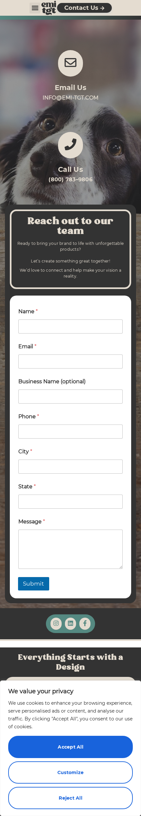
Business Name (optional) (52, 381)
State (27, 486)
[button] (35, 8)
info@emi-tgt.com (71, 98)
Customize (70, 772)
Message (31, 521)
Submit (33, 583)
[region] (70, 748)
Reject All (70, 798)
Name (28, 311)
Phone (28, 416)
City (25, 451)
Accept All (70, 747)
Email (27, 346)
